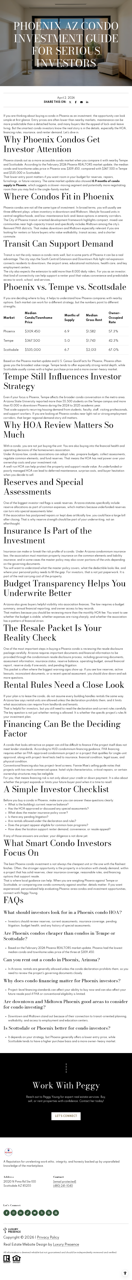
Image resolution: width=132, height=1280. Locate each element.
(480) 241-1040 (63, 1186)
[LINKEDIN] (21, 1213)
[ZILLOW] (56, 1213)
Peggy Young (29, 893)
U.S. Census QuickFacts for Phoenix (79, 361)
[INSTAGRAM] (13, 1213)
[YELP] (42, 1213)
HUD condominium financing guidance (76, 749)
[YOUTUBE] (35, 1213)
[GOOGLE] (49, 1213)
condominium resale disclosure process (57, 657)
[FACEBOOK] (6, 1213)
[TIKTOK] (28, 1213)
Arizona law (20, 454)
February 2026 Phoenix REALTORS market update (79, 164)
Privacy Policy (48, 1237)
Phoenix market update (36, 361)
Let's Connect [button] (66, 1116)
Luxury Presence (66, 1244)
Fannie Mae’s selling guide (90, 765)
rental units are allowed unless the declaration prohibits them (65, 700)
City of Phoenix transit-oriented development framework (46, 220)
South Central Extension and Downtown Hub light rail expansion (82, 259)
